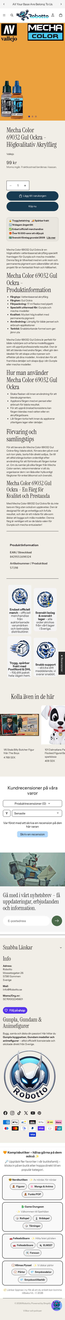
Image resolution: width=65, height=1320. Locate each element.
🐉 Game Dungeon (32, 1206)
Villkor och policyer (32, 1310)
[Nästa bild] (61, 4)
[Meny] (4, 15)
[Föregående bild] (4, 4)
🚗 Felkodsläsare (19, 1238)
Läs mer (51, 237)
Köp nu (32, 206)
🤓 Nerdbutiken (18, 1179)
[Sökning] (12, 15)
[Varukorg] (61, 15)
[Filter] (6, 813)
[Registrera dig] (57, 921)
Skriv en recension (32, 834)
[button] (56, 1305)
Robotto (26, 1303)
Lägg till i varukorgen (34, 195)
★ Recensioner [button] (62, 663)
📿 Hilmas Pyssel (21, 1265)
